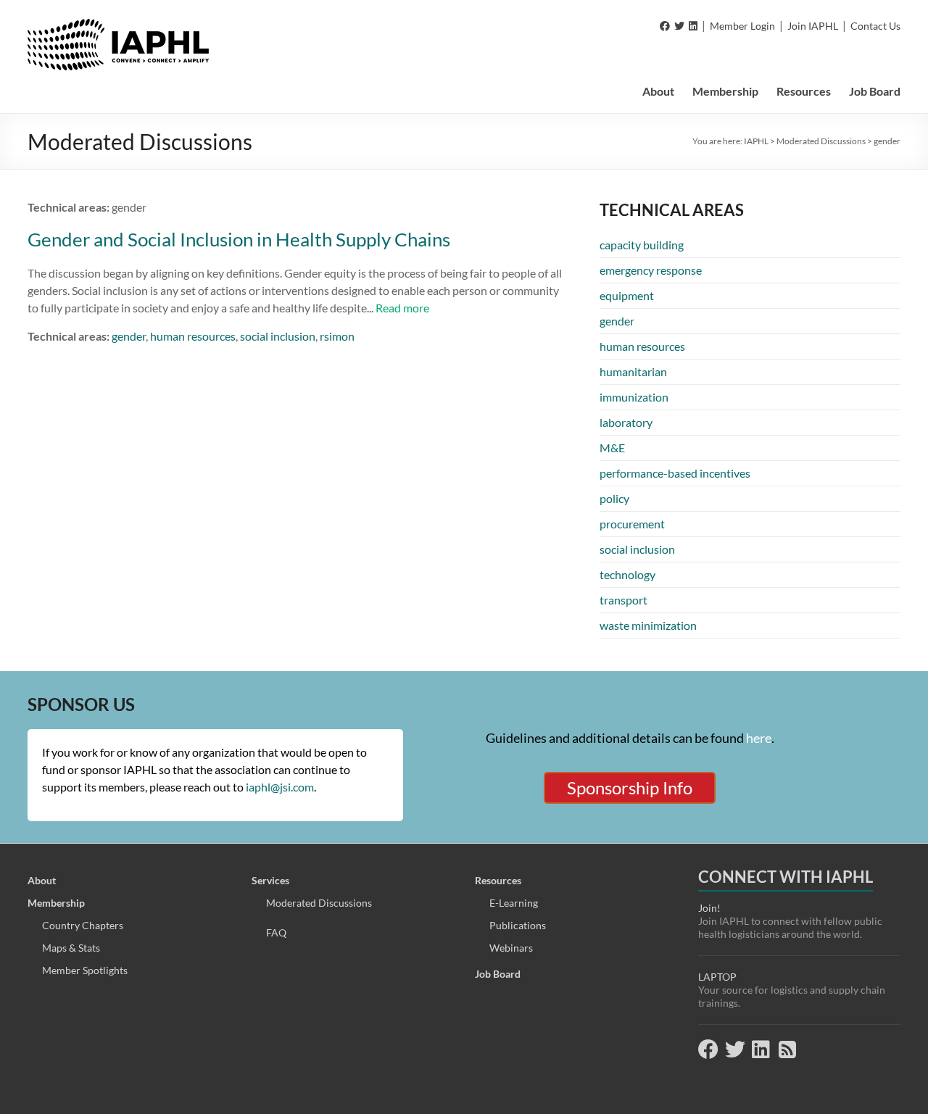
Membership (725, 91)
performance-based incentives (675, 473)
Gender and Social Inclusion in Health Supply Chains (239, 239)
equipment (627, 295)
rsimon (337, 336)
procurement (632, 524)
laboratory (626, 422)
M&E (612, 447)
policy (614, 498)
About (658, 91)
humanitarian (633, 371)
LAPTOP (717, 976)
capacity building (642, 245)
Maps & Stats (71, 948)
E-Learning (513, 903)
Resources (803, 91)
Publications (517, 925)
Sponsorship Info (629, 787)
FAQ (276, 932)
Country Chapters (82, 925)
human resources (193, 336)
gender (129, 336)
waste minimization (648, 625)
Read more (402, 308)
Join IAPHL (812, 26)
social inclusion (277, 336)
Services (270, 880)
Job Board (874, 91)
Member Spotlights (85, 970)
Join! (709, 908)
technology (627, 574)
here (758, 738)
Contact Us (875, 26)
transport (623, 600)
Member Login (742, 26)
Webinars (511, 948)
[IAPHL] (118, 26)
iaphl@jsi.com (280, 787)
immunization (634, 397)
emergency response (651, 270)
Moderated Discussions (319, 903)
